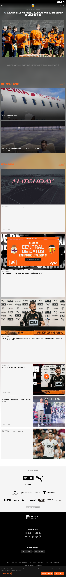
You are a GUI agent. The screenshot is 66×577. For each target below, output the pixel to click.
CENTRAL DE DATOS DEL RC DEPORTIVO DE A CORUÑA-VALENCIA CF (22, 273)
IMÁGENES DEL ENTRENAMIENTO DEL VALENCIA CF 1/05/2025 (20, 148)
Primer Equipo (5, 206)
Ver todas (61, 84)
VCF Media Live (5, 365)
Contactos (40, 562)
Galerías (28, 9)
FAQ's (8, 562)
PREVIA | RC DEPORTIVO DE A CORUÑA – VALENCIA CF (18, 208)
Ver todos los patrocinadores (33, 508)
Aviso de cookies (23, 562)
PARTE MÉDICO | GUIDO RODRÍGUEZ (13, 432)
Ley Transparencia (54, 562)
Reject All (58, 573)
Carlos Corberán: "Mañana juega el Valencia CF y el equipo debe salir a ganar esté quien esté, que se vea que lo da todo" (32, 339)
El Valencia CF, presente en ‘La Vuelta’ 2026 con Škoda (16, 400)
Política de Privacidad (29, 565)
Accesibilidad (39, 565)
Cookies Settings (32, 562)
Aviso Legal (14, 562)
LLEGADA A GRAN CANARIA (10, 115)
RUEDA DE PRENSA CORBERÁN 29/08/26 (14, 367)
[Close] (63, 569)
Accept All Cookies (47, 573)
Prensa (46, 562)
